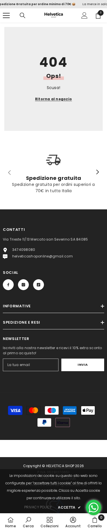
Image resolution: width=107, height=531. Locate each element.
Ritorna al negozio (53, 99)
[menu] (6, 15)
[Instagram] (23, 284)
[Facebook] (8, 284)
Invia (83, 364)
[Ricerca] (22, 15)
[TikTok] (38, 284)
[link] (28, 522)
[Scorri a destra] (97, 172)
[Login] (84, 15)
